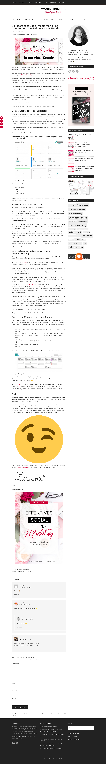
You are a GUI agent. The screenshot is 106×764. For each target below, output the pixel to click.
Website (14, 698)
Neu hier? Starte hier (72, 736)
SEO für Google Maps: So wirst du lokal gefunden (51, 748)
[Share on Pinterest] (16, 566)
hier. (47, 313)
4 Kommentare (34, 34)
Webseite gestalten (76, 247)
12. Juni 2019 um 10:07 (27, 620)
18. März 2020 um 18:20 (25, 587)
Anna (20, 603)
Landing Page (72, 229)
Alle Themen (19, 569)
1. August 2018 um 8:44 (25, 640)
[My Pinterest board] (69, 71)
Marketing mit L (53, 10)
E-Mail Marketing (75, 214)
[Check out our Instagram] (73, 71)
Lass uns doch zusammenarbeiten (20, 736)
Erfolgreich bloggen (78, 218)
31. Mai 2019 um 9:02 (24, 604)
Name (14, 683)
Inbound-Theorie (83, 221)
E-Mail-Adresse (16, 691)
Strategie (71, 239)
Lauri (20, 585)
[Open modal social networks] (18, 566)
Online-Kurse (87, 232)
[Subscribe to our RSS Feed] (77, 71)
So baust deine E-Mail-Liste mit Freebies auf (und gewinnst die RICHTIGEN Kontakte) (83, 144)
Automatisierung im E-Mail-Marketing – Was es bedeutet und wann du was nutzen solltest (84, 168)
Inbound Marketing (77, 225)
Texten (77, 239)
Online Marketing (72, 236)
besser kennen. (19, 738)
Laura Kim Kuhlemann (26, 618)
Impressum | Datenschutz (74, 739)
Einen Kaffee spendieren (73, 733)
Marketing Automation (82, 229)
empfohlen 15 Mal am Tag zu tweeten (28, 75)
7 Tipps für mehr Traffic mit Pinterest (84, 135)
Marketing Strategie (75, 232)
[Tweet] (14, 566)
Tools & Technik (27, 571)
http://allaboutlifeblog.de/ (32, 645)
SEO (78, 236)
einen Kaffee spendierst (24, 467)
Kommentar (15, 663)
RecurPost (24, 262)
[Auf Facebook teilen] (12, 566)
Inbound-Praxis (72, 221)
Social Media (26, 569)
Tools (83, 239)
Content (72, 205)
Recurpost (21, 384)
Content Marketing (77, 209)
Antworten (16, 594)
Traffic (85, 243)
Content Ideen (20, 571)
